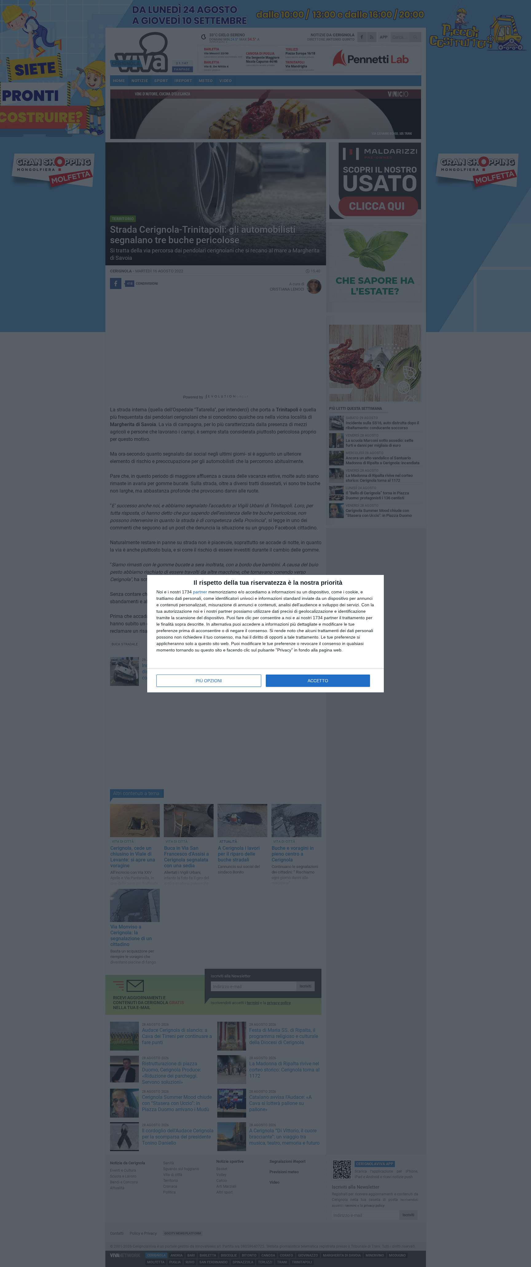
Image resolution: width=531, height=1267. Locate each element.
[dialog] (265, 633)
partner (200, 592)
